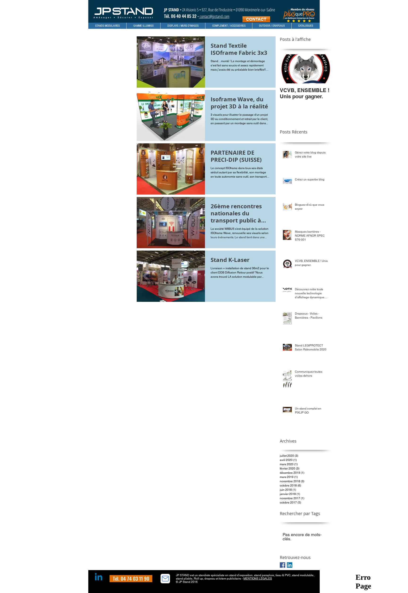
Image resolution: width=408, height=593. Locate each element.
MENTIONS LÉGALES (257, 578)
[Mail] (165, 578)
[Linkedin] (98, 577)
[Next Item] (324, 69)
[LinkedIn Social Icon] (289, 565)
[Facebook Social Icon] (282, 565)
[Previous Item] (287, 69)
